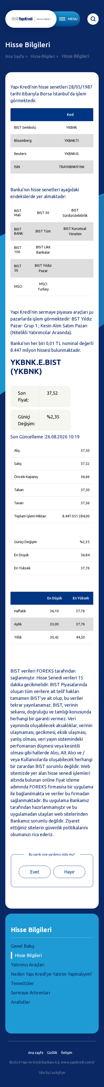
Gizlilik (52, 1053)
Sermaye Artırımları (30, 992)
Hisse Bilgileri (43, 56)
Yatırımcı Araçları (27, 964)
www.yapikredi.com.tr (78, 1062)
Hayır (69, 871)
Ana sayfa (35, 1053)
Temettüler (22, 983)
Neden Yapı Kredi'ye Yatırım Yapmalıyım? (51, 973)
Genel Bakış (22, 945)
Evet (34, 871)
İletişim (66, 1053)
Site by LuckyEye (52, 1073)
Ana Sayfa (14, 56)
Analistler (20, 1001)
